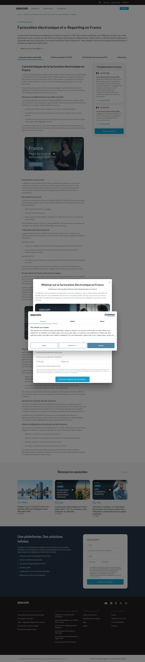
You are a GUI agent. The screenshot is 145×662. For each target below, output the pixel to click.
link (112, 335)
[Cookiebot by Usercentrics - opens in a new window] (106, 315)
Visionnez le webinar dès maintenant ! (72, 379)
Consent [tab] (43, 321)
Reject (44, 345)
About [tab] (102, 321)
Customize (71, 345)
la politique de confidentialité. (70, 372)
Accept (100, 345)
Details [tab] (72, 321)
